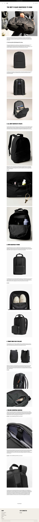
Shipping (3, 516)
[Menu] (2, 3)
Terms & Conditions (4, 512)
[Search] (5, 3)
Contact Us (3, 518)
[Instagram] (20, 512)
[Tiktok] (21, 512)
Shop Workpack (19, 503)
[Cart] (37, 3)
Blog (2, 517)
